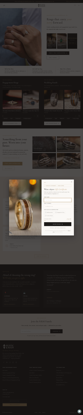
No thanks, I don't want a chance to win (58, 228)
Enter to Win (57, 224)
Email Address (47, 203)
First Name (46, 197)
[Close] (71, 182)
